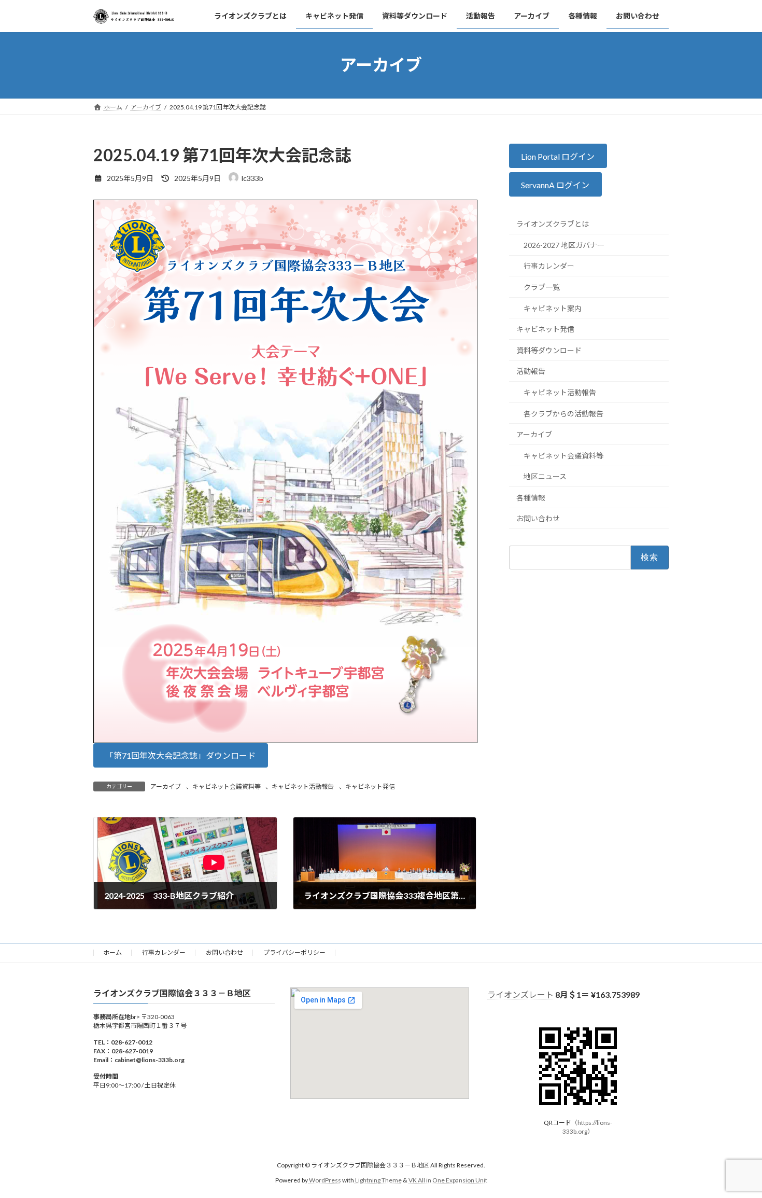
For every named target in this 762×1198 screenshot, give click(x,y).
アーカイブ (165, 786)
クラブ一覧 (542, 287)
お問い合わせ (538, 518)
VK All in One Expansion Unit (447, 1180)
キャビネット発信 (370, 786)
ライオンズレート (520, 994)
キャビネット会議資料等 (226, 786)
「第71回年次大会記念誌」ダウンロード (180, 755)
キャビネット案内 (553, 307)
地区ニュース (545, 476)
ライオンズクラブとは (552, 223)
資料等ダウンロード (549, 349)
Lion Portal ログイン (558, 156)
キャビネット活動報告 (303, 786)
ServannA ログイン (555, 185)
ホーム (112, 952)
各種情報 (530, 497)
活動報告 (530, 371)
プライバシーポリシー (294, 952)
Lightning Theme (378, 1180)
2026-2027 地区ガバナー (564, 245)
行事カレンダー (549, 265)
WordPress (325, 1180)
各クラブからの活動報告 (563, 413)
